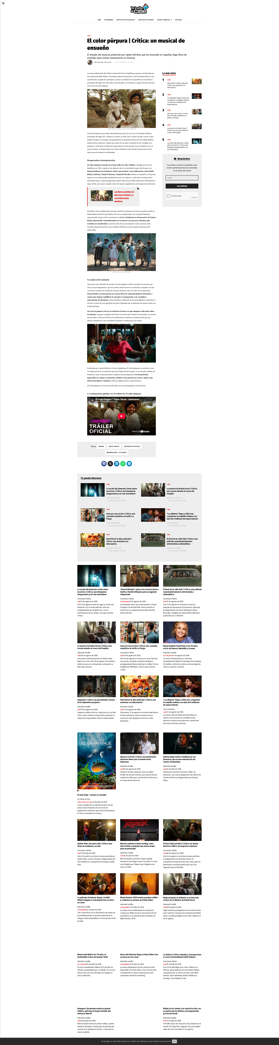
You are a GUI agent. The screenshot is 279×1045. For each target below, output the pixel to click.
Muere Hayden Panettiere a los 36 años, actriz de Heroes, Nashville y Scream (180, 647)
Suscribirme (182, 186)
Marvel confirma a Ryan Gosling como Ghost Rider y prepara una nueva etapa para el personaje (137, 846)
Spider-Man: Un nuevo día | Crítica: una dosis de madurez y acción (94, 845)
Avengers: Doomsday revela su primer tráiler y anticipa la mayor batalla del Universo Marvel (94, 1011)
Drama (101, 446)
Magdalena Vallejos (102, 62)
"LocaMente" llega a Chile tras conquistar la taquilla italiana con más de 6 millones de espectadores (182, 516)
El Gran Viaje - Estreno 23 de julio (91, 795)
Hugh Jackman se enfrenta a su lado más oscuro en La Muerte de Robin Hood (181, 899)
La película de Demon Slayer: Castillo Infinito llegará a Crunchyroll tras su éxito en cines (95, 900)
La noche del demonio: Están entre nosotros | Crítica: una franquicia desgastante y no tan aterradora (121, 491)
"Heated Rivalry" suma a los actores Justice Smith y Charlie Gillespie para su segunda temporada (139, 592)
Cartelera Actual (84, 802)
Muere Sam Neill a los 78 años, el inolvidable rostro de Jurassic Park (92, 955)
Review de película (132, 446)
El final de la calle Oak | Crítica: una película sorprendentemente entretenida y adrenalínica (182, 541)
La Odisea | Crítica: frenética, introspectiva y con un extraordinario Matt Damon (182, 956)
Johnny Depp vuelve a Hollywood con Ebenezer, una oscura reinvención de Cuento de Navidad (179, 759)
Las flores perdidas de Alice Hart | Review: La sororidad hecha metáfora (124, 196)
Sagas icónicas (164, 20)
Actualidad (168, 656)
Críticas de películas (126, 20)
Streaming (108, 20)
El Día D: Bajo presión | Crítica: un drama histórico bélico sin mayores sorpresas (180, 845)
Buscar (178, 20)
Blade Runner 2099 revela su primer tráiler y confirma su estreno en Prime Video (139, 898)
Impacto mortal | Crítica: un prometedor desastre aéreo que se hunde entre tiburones (138, 759)
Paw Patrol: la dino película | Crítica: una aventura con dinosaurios (118, 541)
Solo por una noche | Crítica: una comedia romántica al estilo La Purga (120, 516)
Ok (174, 1041)
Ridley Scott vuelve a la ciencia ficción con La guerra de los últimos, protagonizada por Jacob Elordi (182, 1011)
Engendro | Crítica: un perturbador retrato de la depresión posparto (96, 701)
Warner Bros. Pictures (117, 452)
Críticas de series (146, 20)
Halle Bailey (114, 446)
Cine (99, 20)
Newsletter (183, 159)
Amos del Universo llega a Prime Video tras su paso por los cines (139, 955)
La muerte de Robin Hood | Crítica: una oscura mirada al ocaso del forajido (182, 491)
